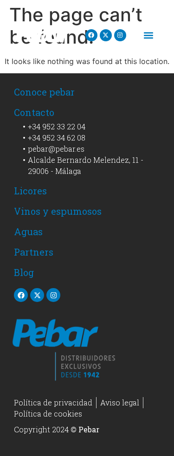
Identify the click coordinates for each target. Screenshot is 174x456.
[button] (148, 35)
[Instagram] (120, 35)
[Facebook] (91, 35)
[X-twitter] (106, 35)
